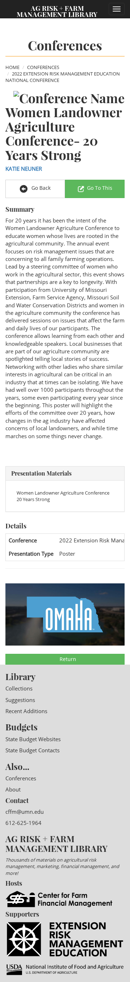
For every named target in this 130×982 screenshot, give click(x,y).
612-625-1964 (23, 822)
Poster (67, 553)
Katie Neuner (23, 168)
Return (67, 659)
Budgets (21, 727)
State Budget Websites (33, 739)
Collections (18, 688)
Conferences (43, 67)
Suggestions (20, 699)
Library (20, 676)
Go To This (99, 187)
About (13, 789)
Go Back (40, 187)
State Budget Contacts (32, 750)
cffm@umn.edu (24, 811)
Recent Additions (26, 711)
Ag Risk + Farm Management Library (57, 11)
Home (12, 67)
